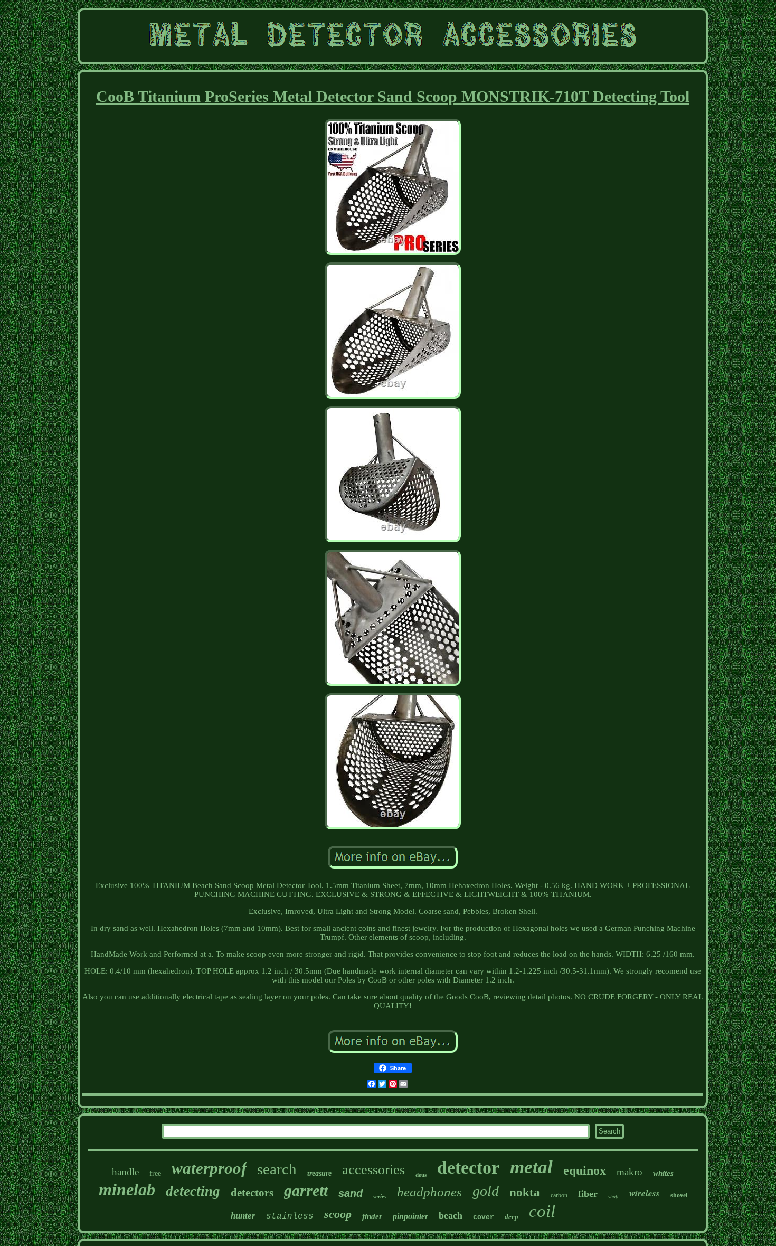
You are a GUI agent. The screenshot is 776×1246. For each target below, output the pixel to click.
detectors (252, 1192)
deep (511, 1217)
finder (372, 1216)
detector (468, 1167)
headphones (429, 1192)
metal (531, 1167)
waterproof (209, 1168)
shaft (613, 1197)
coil (542, 1211)
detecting (193, 1191)
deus (421, 1175)
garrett (306, 1190)
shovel (678, 1195)
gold (485, 1191)
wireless (644, 1193)
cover (483, 1217)
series (379, 1196)
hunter (243, 1216)
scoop (338, 1214)
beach (450, 1215)
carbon (559, 1195)
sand (350, 1193)
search (277, 1168)
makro (629, 1171)
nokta (524, 1192)
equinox (584, 1170)
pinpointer (410, 1216)
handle (125, 1171)
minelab (127, 1189)
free (155, 1173)
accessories (373, 1169)
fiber (588, 1193)
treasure (319, 1173)
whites (663, 1173)
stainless (290, 1216)
